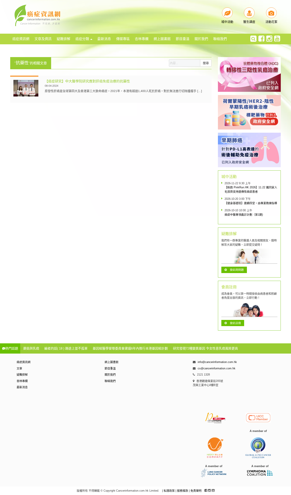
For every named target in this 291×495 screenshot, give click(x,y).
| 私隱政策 (169, 490)
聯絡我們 (220, 39)
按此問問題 (237, 269)
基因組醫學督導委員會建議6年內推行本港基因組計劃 (130, 348)
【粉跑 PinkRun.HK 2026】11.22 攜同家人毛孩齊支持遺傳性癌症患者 (251, 189)
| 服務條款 (182, 490)
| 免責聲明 (195, 490)
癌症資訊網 (20, 39)
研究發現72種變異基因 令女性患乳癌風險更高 (205, 348)
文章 (19, 368)
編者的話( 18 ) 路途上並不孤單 (66, 348)
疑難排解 (63, 39)
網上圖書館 (162, 39)
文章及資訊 (43, 39)
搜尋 (206, 63)
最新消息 (104, 39)
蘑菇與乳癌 (31, 348)
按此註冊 (235, 323)
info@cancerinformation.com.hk (217, 362)
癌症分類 (82, 39)
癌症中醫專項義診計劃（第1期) (244, 214)
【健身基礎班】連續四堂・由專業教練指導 (251, 203)
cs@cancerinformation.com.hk (216, 368)
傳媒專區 (123, 39)
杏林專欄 (141, 39)
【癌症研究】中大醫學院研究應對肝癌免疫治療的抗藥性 (87, 81)
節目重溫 (182, 39)
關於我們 (201, 39)
